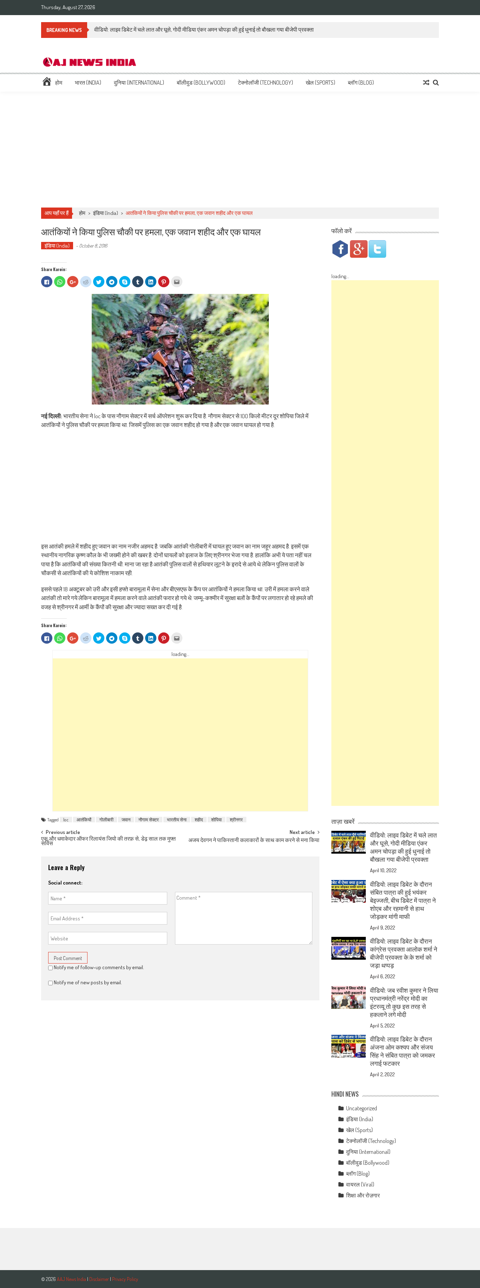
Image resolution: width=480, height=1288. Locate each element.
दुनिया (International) (139, 82)
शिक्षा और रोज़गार (363, 1195)
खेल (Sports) (320, 82)
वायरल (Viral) (360, 1184)
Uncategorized (361, 1108)
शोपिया (216, 819)
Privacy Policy (125, 1279)
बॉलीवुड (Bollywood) (201, 82)
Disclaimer (99, 1279)
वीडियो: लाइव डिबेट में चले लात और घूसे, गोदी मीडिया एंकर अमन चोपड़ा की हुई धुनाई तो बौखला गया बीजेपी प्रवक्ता (204, 29)
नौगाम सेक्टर (148, 819)
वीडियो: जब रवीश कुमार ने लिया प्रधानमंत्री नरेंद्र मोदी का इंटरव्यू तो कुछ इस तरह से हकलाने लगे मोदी (404, 1002)
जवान (126, 819)
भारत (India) (88, 82)
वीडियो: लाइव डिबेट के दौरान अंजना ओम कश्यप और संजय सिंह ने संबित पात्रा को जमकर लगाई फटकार (402, 1051)
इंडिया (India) (105, 213)
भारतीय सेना (177, 819)
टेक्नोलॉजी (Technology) (265, 82)
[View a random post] (426, 82)
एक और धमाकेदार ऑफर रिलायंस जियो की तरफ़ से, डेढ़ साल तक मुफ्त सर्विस (108, 841)
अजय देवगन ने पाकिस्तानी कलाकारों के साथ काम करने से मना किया (253, 840)
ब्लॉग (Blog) (361, 82)
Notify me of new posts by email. (88, 982)
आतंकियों (84, 819)
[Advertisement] (240, 149)
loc (66, 819)
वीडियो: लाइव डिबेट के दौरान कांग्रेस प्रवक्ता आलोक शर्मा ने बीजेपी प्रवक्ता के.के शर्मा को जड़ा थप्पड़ (403, 953)
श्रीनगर (236, 819)
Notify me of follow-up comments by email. (99, 967)
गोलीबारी (106, 819)
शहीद (199, 819)
